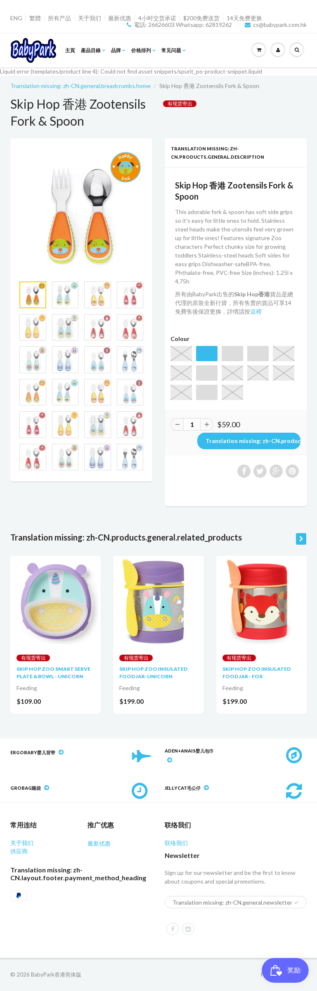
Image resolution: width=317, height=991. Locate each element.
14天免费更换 (244, 18)
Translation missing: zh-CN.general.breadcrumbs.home (80, 85)
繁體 (35, 18)
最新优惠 (119, 18)
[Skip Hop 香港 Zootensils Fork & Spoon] (81, 211)
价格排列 (141, 50)
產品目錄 (91, 50)
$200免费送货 (201, 18)
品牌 (116, 50)
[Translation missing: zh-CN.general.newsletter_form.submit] (296, 902)
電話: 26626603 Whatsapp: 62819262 (183, 24)
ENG (16, 18)
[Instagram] (188, 929)
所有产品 (59, 18)
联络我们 (176, 842)
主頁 (70, 50)
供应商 (19, 851)
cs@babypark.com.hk (280, 24)
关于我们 (89, 18)
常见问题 (171, 50)
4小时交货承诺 (157, 18)
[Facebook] (172, 929)
